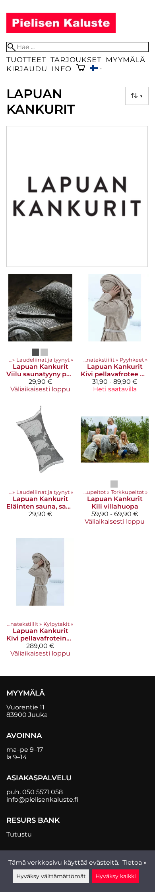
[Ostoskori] (80, 68)
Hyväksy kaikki (115, 876)
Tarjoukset (75, 59)
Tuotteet (26, 59)
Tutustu (19, 834)
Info (61, 68)
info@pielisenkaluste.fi (42, 799)
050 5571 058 (42, 792)
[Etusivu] (61, 30)
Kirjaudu (26, 68)
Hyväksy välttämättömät (51, 876)
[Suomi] (96, 69)
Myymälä (125, 59)
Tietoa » (134, 862)
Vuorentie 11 (25, 707)
